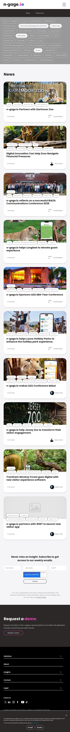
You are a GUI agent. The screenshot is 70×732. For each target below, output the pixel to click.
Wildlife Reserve (46, 60)
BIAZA (32, 36)
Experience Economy (12, 50)
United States (30, 60)
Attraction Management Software (33, 26)
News (9, 74)
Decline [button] (39, 727)
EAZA (56, 36)
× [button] (66, 715)
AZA (40, 41)
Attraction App (10, 26)
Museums (37, 55)
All (5, 21)
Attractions (8, 36)
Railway (48, 55)
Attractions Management (14, 45)
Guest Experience (25, 31)
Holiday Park (50, 50)
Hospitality (8, 55)
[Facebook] (19, 703)
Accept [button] (30, 727)
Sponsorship (61, 55)
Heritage (21, 41)
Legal (6, 688)
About (6, 664)
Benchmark (55, 45)
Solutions (8, 656)
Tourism (17, 60)
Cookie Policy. (35, 723)
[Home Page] (14, 4)
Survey (6, 60)
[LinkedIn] (10, 703)
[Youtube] (23, 703)
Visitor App (55, 26)
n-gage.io (14, 21)
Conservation (9, 31)
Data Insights (44, 36)
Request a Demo (13, 633)
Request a (20, 619)
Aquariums (55, 31)
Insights (7, 672)
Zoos (24, 21)
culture (32, 41)
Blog (28, 13)
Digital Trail (8, 41)
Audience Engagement (37, 45)
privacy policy (41, 597)
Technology (41, 31)
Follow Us (7, 698)
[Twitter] (6, 703)
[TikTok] (28, 703)
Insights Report (23, 55)
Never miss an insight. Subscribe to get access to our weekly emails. (35, 558)
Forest (38, 50)
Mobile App (35, 21)
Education (22, 36)
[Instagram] (14, 703)
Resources (40, 13)
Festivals (27, 50)
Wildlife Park (49, 21)
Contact (7, 680)
